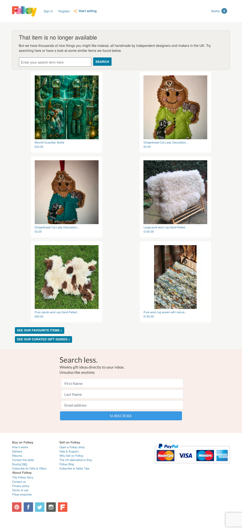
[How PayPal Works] (192, 465)
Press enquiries (22, 494)
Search (102, 61)
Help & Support (69, 451)
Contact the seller (23, 460)
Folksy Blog (66, 464)
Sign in (48, 11)
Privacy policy (20, 486)
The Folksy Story (22, 477)
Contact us (19, 482)
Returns (17, 456)
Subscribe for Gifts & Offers (29, 468)
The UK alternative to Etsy (75, 460)
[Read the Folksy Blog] (62, 507)
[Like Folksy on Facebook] (28, 507)
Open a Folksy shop (71, 447)
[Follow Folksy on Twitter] (39, 507)
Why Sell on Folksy (71, 456)
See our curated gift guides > (43, 339)
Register (64, 11)
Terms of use (20, 490)
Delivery (17, 451)
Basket (218, 11)
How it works (20, 447)
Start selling (88, 11)
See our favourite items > (39, 330)
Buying (19, 464)
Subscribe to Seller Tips (74, 468)
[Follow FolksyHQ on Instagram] (51, 507)
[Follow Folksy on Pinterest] (17, 507)
